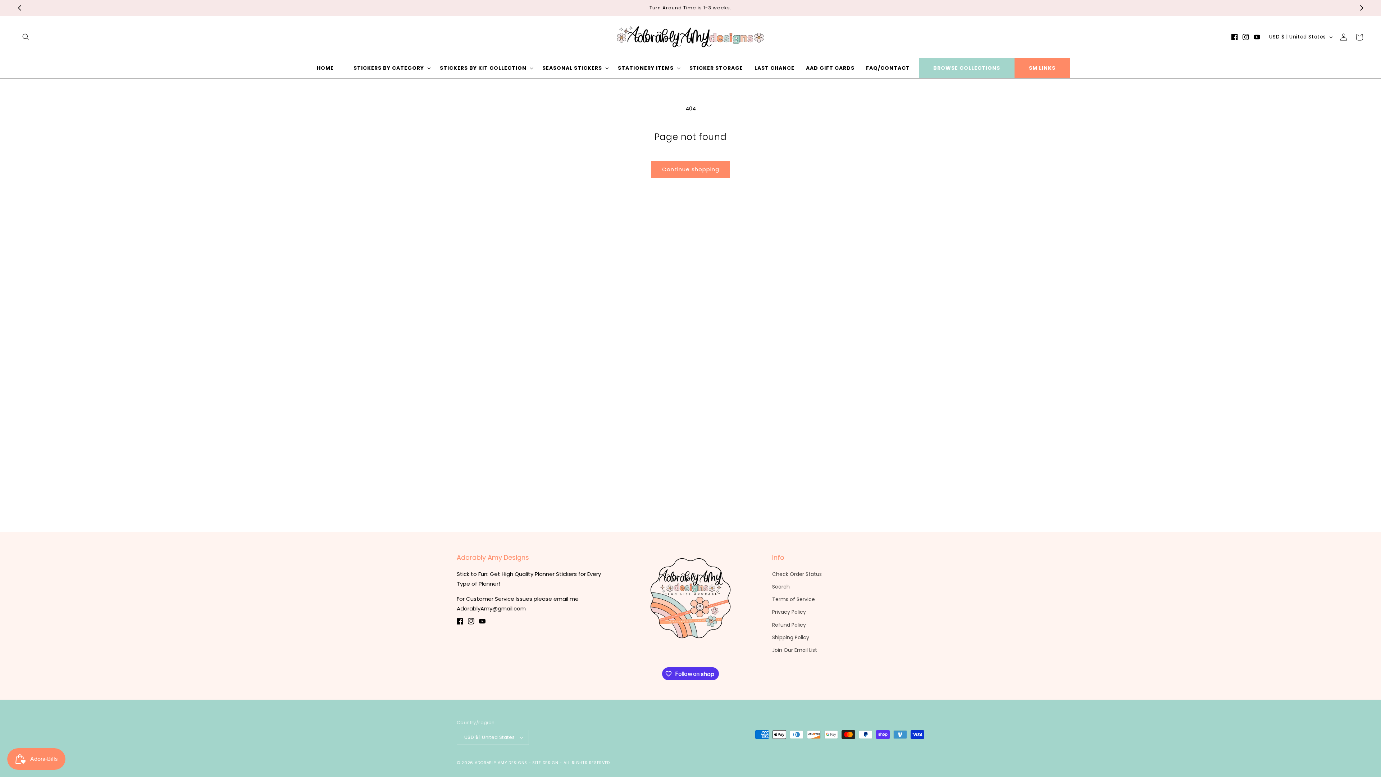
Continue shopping (690, 169)
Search (781, 586)
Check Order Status (797, 574)
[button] (26, 37)
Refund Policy (789, 624)
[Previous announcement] (19, 8)
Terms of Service (793, 599)
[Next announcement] (1361, 8)
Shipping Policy (790, 637)
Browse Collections (966, 68)
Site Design (545, 762)
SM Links (1042, 68)
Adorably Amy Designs (501, 762)
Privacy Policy (789, 611)
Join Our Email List (794, 650)
